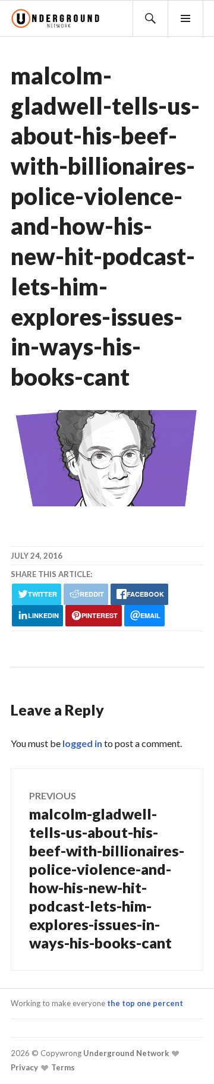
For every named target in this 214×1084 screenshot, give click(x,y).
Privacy (24, 1067)
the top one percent (145, 1003)
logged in (82, 743)
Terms (62, 1067)
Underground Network (125, 1053)
